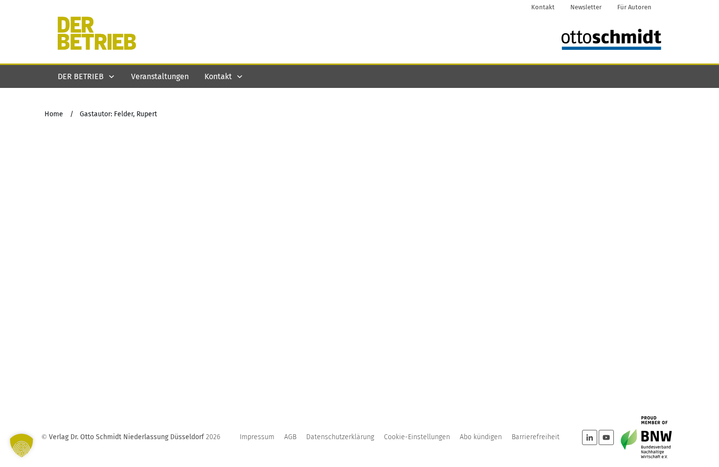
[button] (21, 445)
